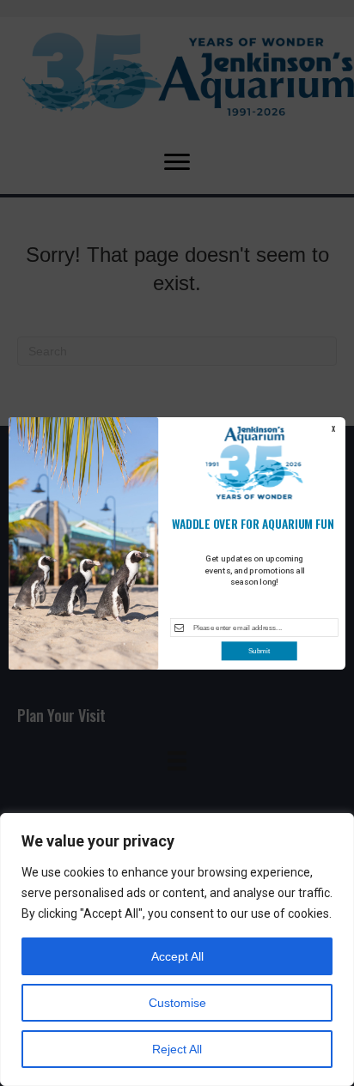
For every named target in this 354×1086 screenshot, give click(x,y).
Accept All (177, 956)
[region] (177, 949)
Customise (177, 1003)
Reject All (177, 1049)
